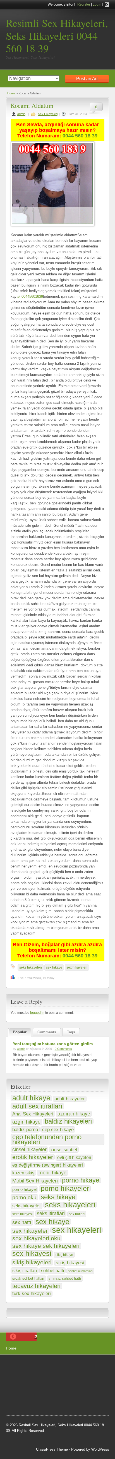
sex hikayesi (31, 1253)
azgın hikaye (26, 1122)
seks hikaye (58, 1197)
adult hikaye (31, 1098)
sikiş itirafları (24, 1270)
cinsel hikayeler (29, 1149)
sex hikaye (54, 967)
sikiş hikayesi (70, 1262)
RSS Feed (107, 4)
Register (83, 4)
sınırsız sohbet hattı (65, 1278)
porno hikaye (80, 1180)
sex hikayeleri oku (36, 1238)
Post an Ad (87, 78)
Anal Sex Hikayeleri (32, 1114)
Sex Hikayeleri (48, 114)
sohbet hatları (76, 1372)
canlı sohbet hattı (47, 1372)
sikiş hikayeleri (32, 1262)
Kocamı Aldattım (32, 105)
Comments (46, 1032)
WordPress (100, 1449)
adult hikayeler (69, 1099)
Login (97, 4)
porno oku (24, 1197)
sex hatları (77, 1214)
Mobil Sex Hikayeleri (35, 1181)
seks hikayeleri (30, 967)
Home (11, 93)
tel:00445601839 (29, 296)
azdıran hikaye (74, 1114)
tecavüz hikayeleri (36, 1286)
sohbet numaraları (80, 1271)
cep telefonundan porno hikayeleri (47, 1139)
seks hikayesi (22, 1214)
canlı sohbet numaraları (31, 1386)
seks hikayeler (26, 1205)
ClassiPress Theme (52, 1449)
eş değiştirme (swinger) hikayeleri (47, 1165)
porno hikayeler (65, 1188)
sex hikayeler (30, 1231)
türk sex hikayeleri (31, 1293)
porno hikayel (24, 1189)
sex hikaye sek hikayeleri (46, 1246)
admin (21, 114)
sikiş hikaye (64, 1255)
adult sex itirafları (37, 1106)
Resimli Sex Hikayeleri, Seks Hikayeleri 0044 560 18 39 (57, 35)
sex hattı (21, 1222)
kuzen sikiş (23, 1172)
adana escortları (49, 1365)
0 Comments (63, 1048)
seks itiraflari (51, 1213)
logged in (37, 1013)
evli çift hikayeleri (74, 1157)
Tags (71, 1032)
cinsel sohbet (64, 1149)
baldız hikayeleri (68, 1121)
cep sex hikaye (58, 1129)
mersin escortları (34, 1400)
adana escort (21, 1365)
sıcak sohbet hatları (28, 1278)
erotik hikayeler (32, 1157)
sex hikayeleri (76, 967)
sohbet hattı (52, 1270)
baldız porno (25, 1129)
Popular (20, 1032)
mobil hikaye (52, 1173)
